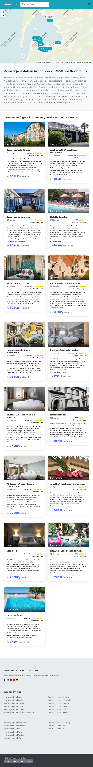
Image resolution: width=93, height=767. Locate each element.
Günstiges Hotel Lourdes (58, 706)
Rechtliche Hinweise (18, 761)
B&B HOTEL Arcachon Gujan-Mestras (21, 416)
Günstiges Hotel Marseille (58, 712)
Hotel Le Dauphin (59, 217)
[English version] (8, 681)
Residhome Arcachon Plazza (65, 283)
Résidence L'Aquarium (18, 217)
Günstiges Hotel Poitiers (14, 735)
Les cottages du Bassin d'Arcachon (18, 351)
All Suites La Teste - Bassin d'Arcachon (20, 485)
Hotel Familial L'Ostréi (18, 283)
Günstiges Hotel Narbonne (15, 726)
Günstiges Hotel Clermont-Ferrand (19, 712)
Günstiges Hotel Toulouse (59, 729)
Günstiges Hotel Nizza (13, 729)
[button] (36, 39)
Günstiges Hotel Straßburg (59, 722)
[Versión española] (11, 681)
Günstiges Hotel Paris (13, 732)
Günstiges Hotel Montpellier (15, 722)
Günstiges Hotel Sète (13, 738)
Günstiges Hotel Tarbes (58, 726)
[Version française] (5, 681)
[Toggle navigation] (89, 4)
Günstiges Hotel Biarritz (14, 706)
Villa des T (12, 550)
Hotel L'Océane (14, 615)
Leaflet (39, 62)
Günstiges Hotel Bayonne (15, 703)
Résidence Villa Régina (18, 150)
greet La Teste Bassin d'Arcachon (67, 484)
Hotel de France (58, 414)
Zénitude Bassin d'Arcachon (64, 350)
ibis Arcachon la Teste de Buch (66, 550)
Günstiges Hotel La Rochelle (59, 700)
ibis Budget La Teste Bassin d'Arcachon (64, 151)
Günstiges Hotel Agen (13, 697)
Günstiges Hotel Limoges (58, 703)
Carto (53, 62)
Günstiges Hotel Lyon (57, 709)
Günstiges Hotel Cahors (14, 709)
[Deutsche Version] (17, 681)
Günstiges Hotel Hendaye (58, 697)
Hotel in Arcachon (9, 4)
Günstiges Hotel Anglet (14, 700)
